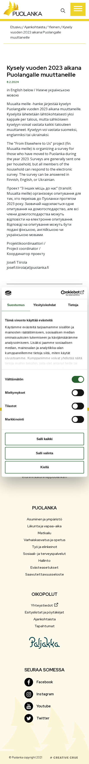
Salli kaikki (44, 439)
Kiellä (44, 467)
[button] (63, 10)
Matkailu (44, 533)
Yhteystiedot (42, 605)
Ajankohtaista (44, 619)
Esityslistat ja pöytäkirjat (44, 612)
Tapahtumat (45, 626)
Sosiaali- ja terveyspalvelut (44, 553)
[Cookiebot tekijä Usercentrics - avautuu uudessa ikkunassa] (65, 293)
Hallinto (44, 560)
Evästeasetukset (44, 567)
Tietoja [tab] (73, 305)
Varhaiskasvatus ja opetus (44, 540)
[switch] (78, 392)
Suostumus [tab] (16, 305)
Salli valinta (44, 453)
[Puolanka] (22, 9)
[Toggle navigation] (78, 9)
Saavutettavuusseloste (44, 574)
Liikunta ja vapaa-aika (44, 526)
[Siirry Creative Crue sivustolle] (64, 757)
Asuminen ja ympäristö (44, 519)
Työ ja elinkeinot (44, 547)
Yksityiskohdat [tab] (44, 305)
